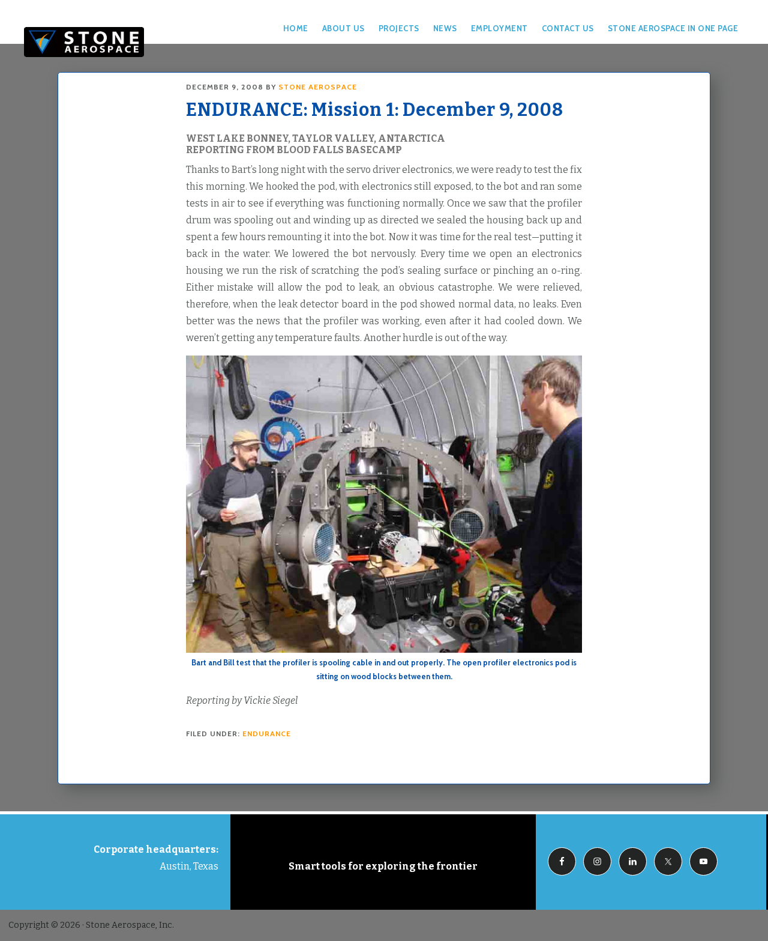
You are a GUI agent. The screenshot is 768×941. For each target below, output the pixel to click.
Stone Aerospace (84, 42)
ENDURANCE (266, 733)
